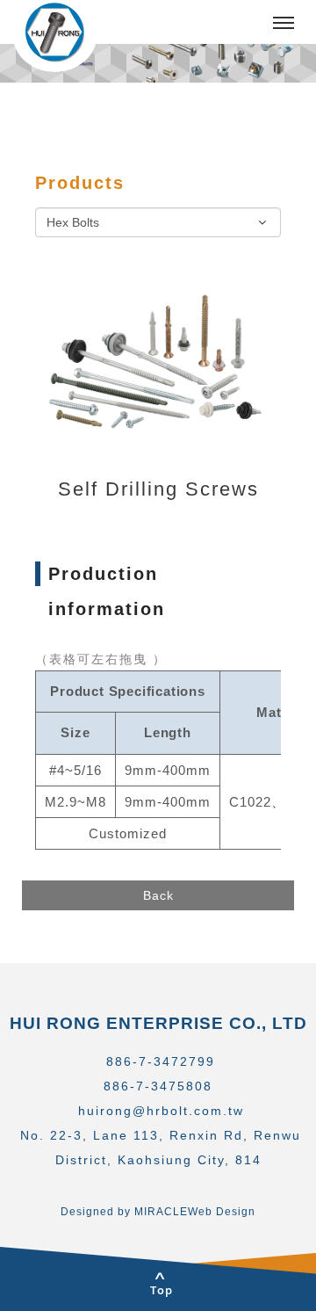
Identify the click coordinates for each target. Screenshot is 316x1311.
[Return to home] (55, 36)
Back (158, 895)
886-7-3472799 (160, 1061)
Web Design (221, 1212)
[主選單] (283, 23)
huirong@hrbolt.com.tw (161, 1111)
